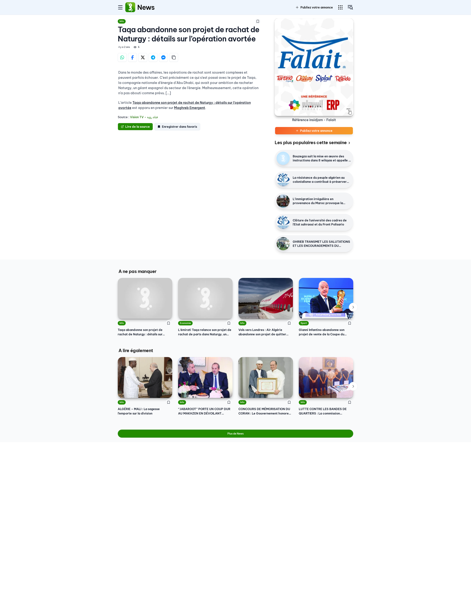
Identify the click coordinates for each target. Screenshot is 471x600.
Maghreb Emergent (189, 108)
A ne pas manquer (137, 271)
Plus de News (235, 433)
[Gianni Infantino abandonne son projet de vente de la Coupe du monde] (326, 298)
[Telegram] (153, 57)
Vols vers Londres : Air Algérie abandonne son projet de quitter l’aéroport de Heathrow (262, 332)
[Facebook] (132, 57)
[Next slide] (353, 307)
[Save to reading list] (258, 21)
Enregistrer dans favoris (179, 126)
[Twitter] (142, 57)
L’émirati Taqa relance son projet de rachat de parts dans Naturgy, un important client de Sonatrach (204, 332)
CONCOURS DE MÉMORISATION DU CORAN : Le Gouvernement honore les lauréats (264, 411)
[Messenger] (163, 57)
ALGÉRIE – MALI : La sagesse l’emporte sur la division (139, 411)
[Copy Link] (173, 57)
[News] (130, 7)
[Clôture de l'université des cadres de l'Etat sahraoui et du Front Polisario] (283, 222)
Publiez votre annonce (316, 7)
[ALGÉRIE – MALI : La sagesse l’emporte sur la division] (145, 377)
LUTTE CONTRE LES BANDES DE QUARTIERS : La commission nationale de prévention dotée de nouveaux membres (323, 411)
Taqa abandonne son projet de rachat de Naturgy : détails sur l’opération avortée (140, 332)
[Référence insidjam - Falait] (314, 67)
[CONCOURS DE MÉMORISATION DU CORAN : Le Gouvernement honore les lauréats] (265, 377)
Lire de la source (137, 126)
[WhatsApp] (122, 57)
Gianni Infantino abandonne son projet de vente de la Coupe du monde (321, 332)
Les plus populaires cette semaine (311, 142)
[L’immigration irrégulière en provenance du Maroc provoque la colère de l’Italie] (283, 201)
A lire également (135, 350)
